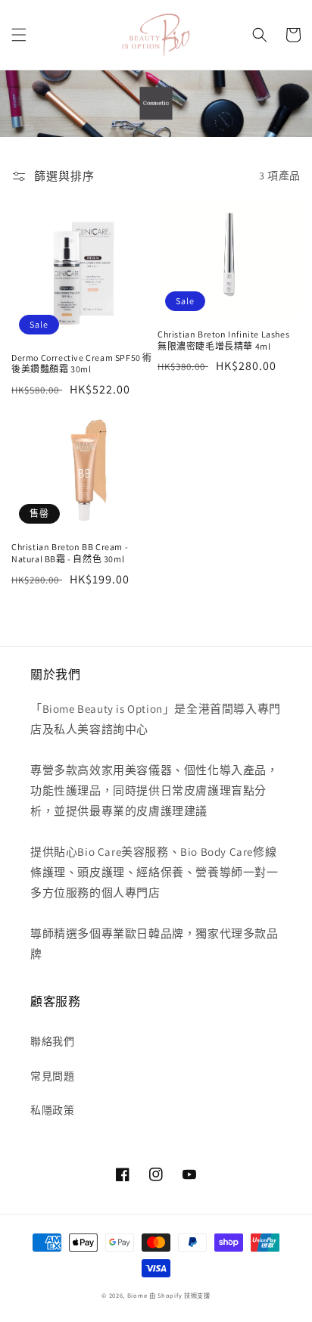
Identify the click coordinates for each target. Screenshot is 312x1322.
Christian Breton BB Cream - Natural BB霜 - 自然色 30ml (69, 553)
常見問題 (52, 1076)
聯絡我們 (52, 1041)
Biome (137, 1295)
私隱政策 (52, 1110)
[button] (19, 34)
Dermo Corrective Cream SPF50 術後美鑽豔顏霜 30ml (81, 363)
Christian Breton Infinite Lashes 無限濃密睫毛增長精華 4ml (223, 340)
